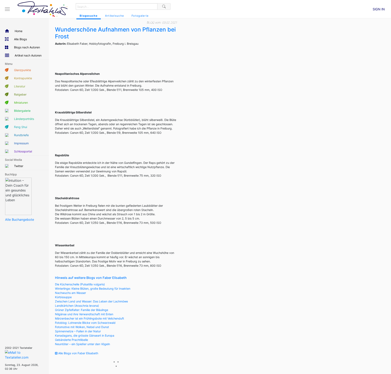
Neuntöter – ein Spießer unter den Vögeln (82, 344)
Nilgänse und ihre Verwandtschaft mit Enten (84, 314)
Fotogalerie (140, 15)
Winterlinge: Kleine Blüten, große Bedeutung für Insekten (92, 288)
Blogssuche (89, 15)
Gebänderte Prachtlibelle (71, 339)
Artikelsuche (114, 15)
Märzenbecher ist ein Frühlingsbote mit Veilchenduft (89, 318)
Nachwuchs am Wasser (70, 293)
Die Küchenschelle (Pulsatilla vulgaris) (80, 284)
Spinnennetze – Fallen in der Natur (78, 331)
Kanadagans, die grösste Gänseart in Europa (84, 335)
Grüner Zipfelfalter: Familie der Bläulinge (81, 310)
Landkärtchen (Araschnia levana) (77, 305)
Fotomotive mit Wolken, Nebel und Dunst (82, 327)
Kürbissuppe (63, 297)
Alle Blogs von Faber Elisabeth (77, 353)
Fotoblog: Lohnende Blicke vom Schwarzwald (85, 322)
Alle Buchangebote (19, 219)
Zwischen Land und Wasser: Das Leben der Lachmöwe (91, 301)
